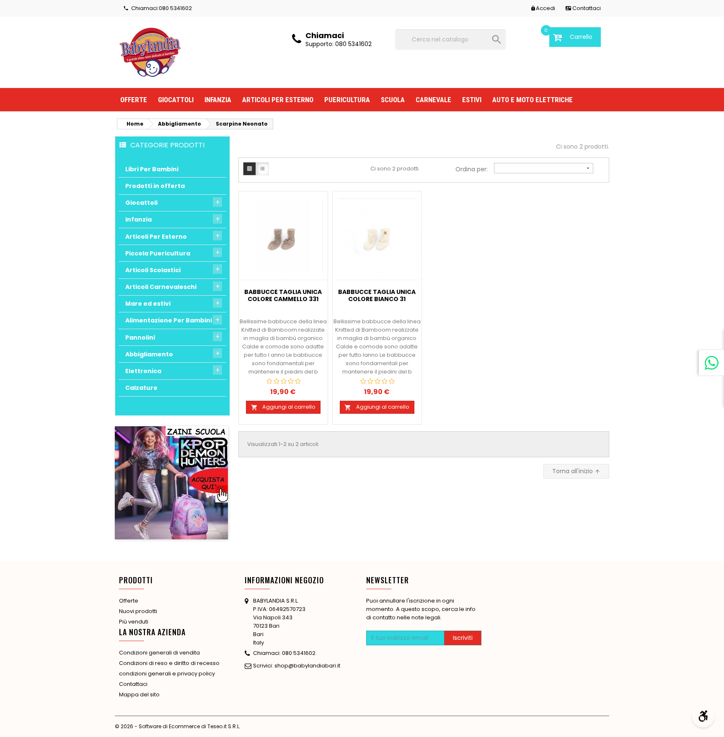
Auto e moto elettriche (532, 99)
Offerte (133, 99)
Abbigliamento (149, 354)
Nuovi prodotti (138, 611)
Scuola (393, 99)
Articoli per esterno (277, 99)
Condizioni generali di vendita (159, 652)
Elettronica (143, 371)
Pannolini (140, 337)
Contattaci (133, 684)
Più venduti (133, 621)
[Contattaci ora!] (711, 362)
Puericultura (347, 99)
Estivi (471, 99)
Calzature (141, 388)
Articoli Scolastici (153, 270)
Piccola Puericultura (157, 253)
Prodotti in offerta (155, 186)
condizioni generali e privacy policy (167, 673)
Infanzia (217, 99)
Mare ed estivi (148, 303)
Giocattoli (176, 99)
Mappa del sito (139, 694)
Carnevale (433, 99)
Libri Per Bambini (151, 169)
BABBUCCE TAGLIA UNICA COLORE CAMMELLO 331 (283, 296)
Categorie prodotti (167, 144)
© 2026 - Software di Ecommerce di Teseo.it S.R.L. (177, 726)
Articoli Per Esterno (156, 236)
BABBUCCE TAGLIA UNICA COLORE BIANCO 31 (377, 296)
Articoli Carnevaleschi (161, 287)
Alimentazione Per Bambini (168, 320)
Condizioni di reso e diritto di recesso (169, 663)
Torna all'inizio (576, 471)
